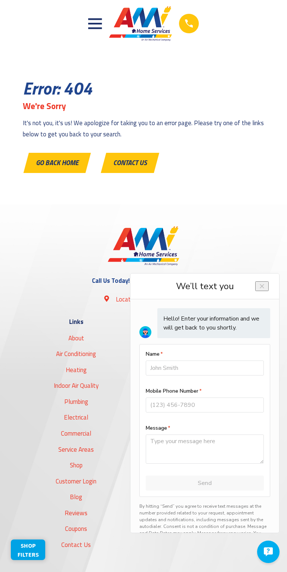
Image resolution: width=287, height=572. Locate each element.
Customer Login (76, 481)
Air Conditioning (76, 353)
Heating (76, 369)
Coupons (76, 528)
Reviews (76, 512)
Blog (76, 496)
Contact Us (130, 162)
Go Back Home (57, 162)
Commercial (76, 433)
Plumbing (76, 401)
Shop (76, 465)
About (76, 338)
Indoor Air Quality (76, 385)
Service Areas (76, 449)
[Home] (140, 23)
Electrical (76, 417)
